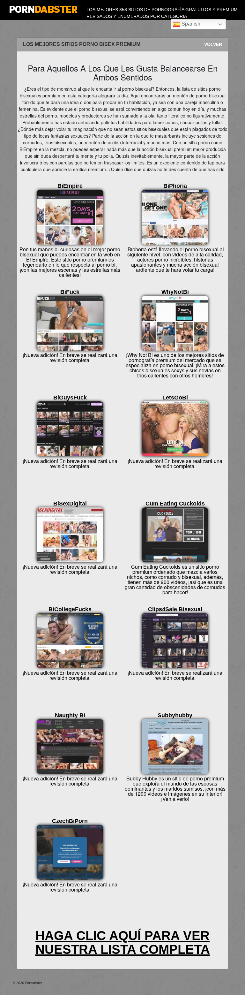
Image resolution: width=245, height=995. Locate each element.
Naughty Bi (70, 715)
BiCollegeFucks (70, 609)
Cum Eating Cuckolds (175, 503)
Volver (213, 44)
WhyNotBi (175, 292)
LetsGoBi (175, 397)
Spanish (190, 24)
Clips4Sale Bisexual (175, 609)
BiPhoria (175, 186)
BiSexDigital (70, 503)
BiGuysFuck (70, 397)
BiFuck (69, 292)
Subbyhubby (175, 715)
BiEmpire (70, 186)
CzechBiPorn (70, 821)
